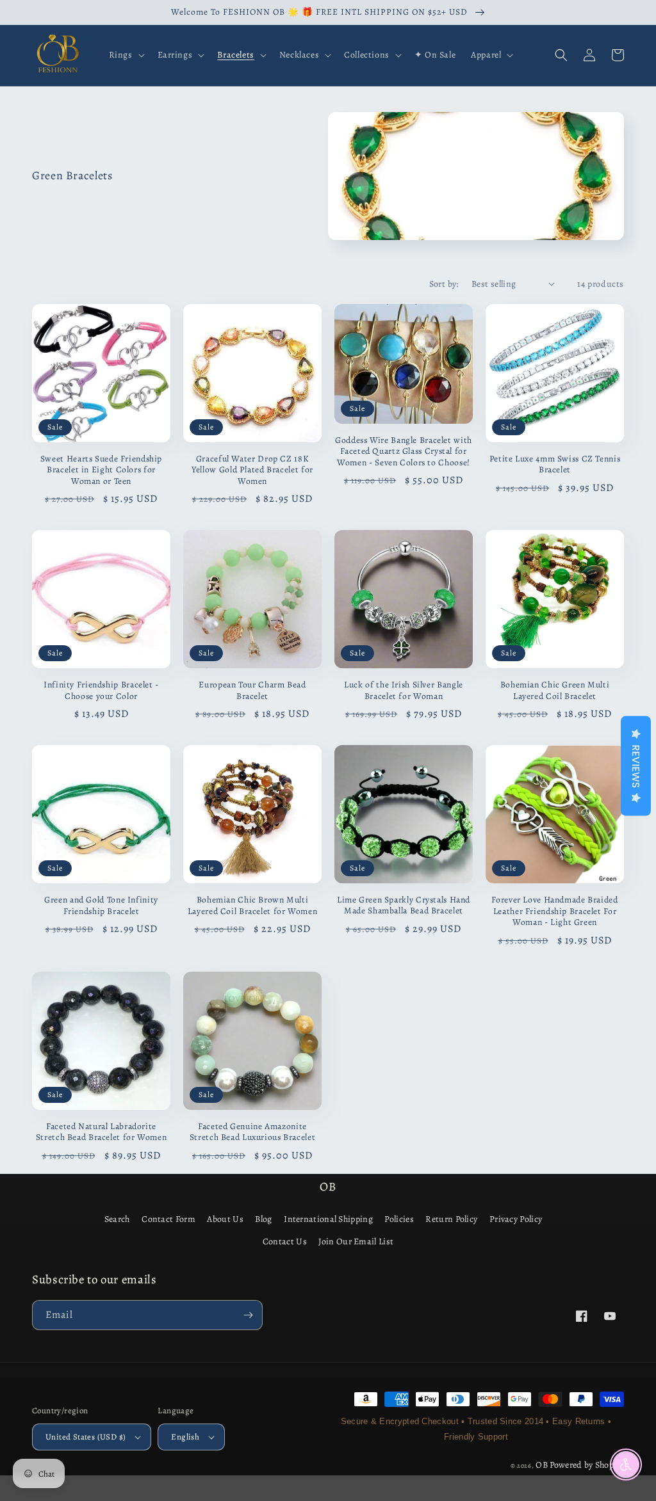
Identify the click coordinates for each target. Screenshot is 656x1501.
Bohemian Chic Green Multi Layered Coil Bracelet (555, 690)
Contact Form (168, 1219)
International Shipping (328, 1219)
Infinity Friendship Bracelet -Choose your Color (101, 690)
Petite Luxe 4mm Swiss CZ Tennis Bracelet (555, 464)
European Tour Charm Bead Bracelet (252, 690)
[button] (125, 55)
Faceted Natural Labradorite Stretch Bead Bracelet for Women (101, 1132)
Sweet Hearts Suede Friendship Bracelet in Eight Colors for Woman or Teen (101, 470)
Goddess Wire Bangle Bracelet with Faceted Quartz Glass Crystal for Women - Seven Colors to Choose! (403, 452)
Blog (263, 1219)
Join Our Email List (355, 1241)
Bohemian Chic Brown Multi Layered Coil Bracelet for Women (253, 905)
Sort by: (444, 284)
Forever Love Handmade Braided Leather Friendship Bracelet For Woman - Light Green (554, 911)
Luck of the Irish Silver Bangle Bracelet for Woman (403, 690)
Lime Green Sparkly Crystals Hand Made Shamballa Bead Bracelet (403, 905)
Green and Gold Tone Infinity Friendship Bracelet (101, 905)
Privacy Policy (515, 1219)
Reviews (635, 765)
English (185, 1436)
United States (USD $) (85, 1436)
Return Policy (451, 1219)
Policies (398, 1219)
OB (542, 1465)
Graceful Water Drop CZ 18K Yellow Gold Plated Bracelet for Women (252, 470)
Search (117, 1219)
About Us (225, 1219)
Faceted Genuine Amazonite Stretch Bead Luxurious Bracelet (253, 1132)
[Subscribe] (248, 1315)
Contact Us (285, 1241)
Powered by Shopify (587, 1465)
